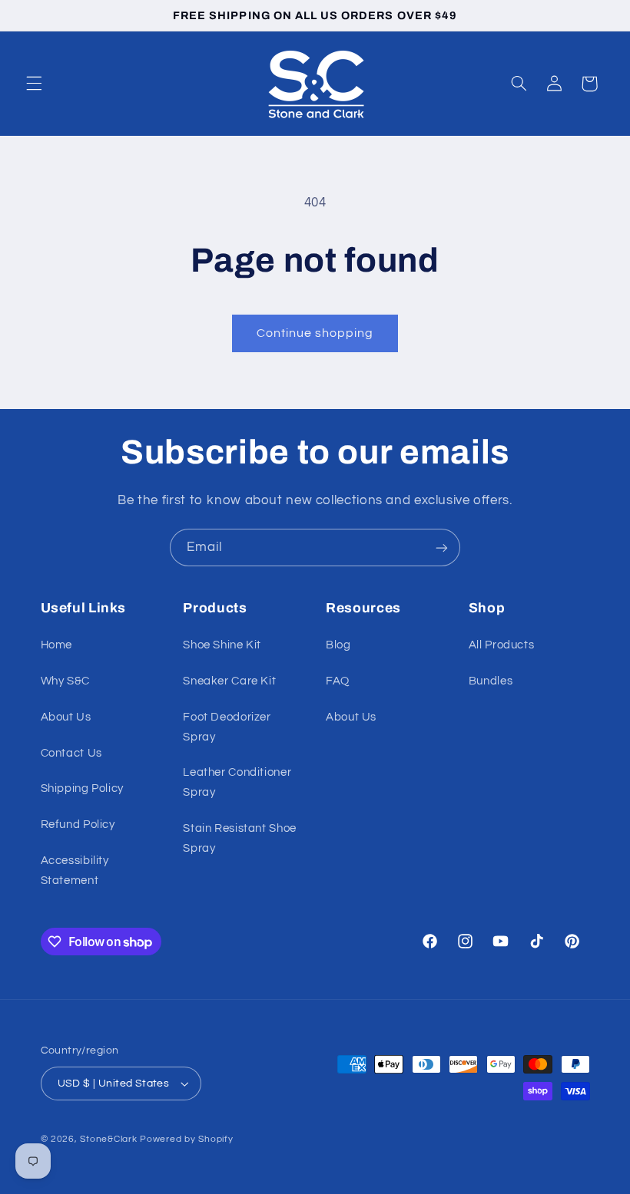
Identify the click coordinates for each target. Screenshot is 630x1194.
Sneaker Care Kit (229, 681)
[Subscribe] (441, 547)
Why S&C (65, 681)
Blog (338, 645)
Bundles (490, 681)
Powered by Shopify (186, 1139)
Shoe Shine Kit (222, 645)
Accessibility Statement (75, 870)
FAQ (338, 681)
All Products (502, 645)
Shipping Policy (82, 788)
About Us (66, 717)
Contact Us (71, 753)
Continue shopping (315, 333)
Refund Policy (78, 824)
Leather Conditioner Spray (237, 782)
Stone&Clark (108, 1139)
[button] (33, 83)
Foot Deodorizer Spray (226, 727)
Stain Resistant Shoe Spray (240, 838)
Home (57, 645)
